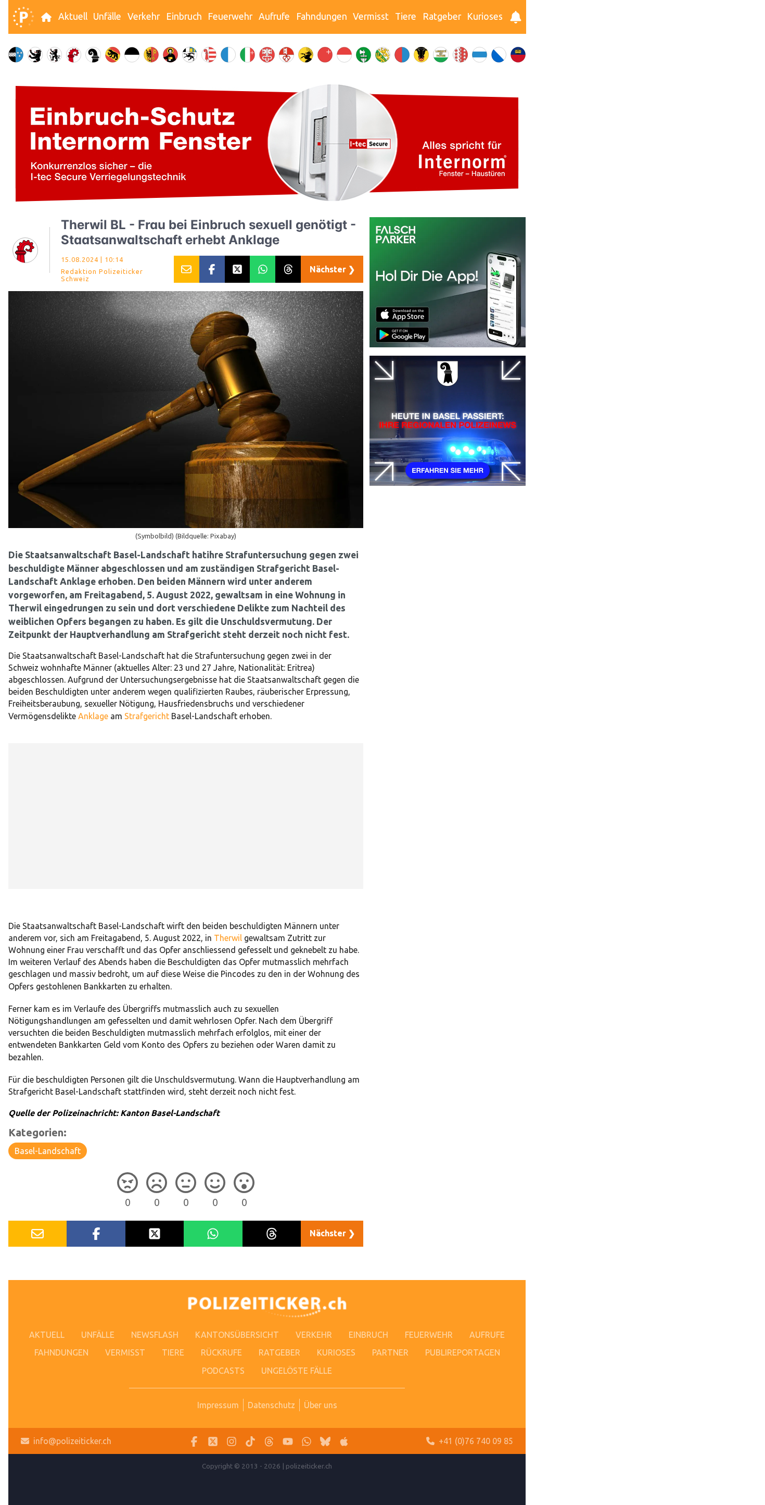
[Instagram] (231, 1441)
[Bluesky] (325, 1441)
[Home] (23, 17)
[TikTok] (250, 1441)
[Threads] (269, 1441)
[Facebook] (194, 1441)
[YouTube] (288, 1441)
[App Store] (344, 1441)
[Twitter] (213, 1441)
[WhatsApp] (306, 1441)
